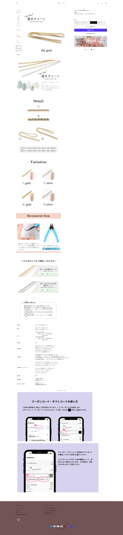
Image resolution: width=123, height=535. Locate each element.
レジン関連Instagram (48, 512)
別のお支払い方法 (91, 33)
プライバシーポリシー (20, 508)
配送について (18, 512)
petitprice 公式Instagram (50, 508)
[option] (46, 34)
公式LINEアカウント (48, 514)
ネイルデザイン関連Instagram (50, 510)
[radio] (77, 22)
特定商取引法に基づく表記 (21, 514)
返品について (18, 510)
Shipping (79, 13)
